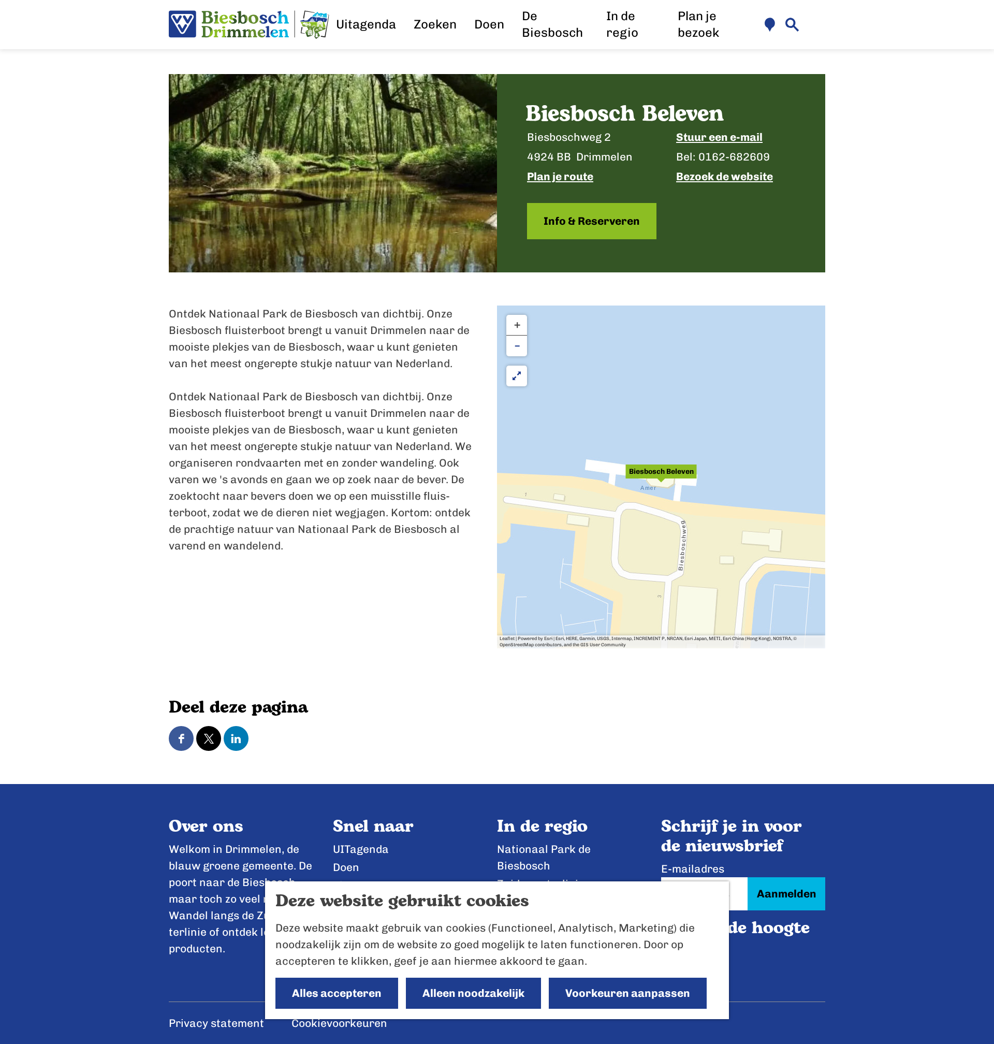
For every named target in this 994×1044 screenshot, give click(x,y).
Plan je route (560, 176)
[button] (661, 477)
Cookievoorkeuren (339, 1023)
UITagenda (361, 849)
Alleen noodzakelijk (473, 993)
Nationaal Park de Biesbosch (544, 857)
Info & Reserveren (592, 220)
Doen (346, 867)
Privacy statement (216, 1023)
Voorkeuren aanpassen (627, 993)
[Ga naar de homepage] (249, 24)
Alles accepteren (337, 993)
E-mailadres (692, 868)
